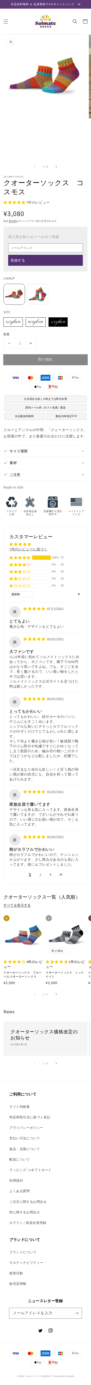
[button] (6, 21)
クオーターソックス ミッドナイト (65, 974)
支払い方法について (24, 1138)
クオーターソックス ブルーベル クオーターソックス (23, 974)
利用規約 (16, 1180)
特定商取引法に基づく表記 (29, 1117)
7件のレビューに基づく (28, 549)
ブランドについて (23, 1252)
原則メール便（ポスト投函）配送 (45, 407)
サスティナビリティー (26, 1263)
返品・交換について (24, 1149)
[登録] (76, 1313)
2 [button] (40, 874)
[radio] (14, 294)
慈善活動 (16, 1273)
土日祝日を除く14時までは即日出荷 (45, 398)
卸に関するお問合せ (24, 1212)
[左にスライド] (35, 167)
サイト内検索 (19, 1107)
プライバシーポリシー (26, 1128)
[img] (34, 608)
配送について (19, 1159)
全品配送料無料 (24, 416)
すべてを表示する (17, 905)
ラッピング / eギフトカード (30, 1170)
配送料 (13, 221)
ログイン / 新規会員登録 (27, 1223)
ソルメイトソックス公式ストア (39, 1376)
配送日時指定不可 (66, 416)
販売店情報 (17, 1284)
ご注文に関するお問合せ (28, 1202)
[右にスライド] (56, 167)
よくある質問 (19, 1191)
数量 (7, 334)
